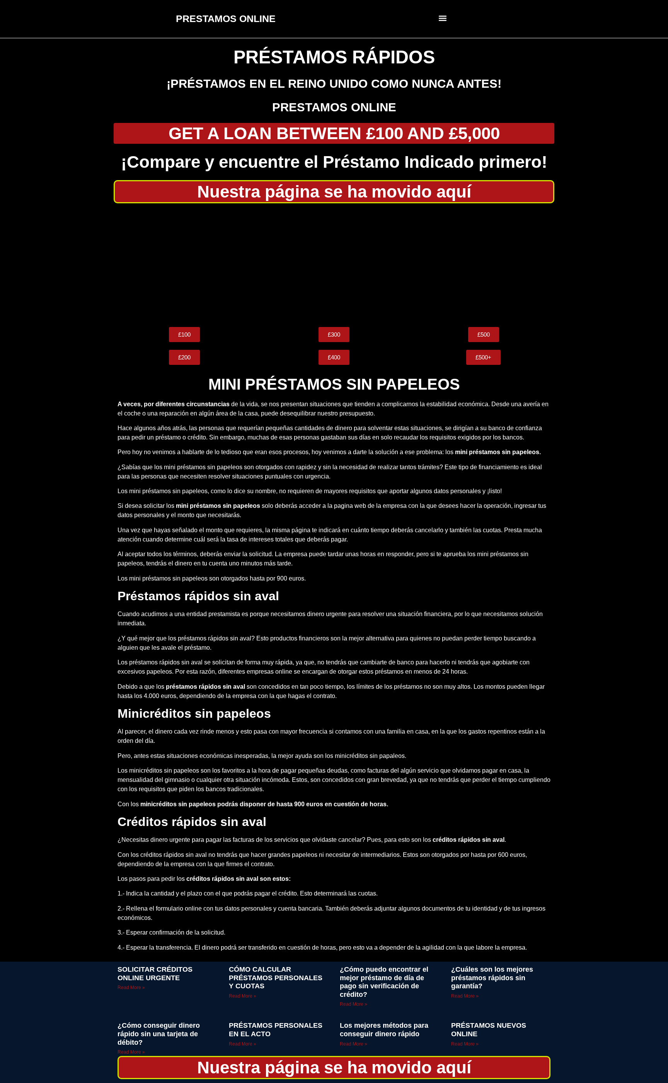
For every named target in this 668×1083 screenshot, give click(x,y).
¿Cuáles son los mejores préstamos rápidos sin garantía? (492, 978)
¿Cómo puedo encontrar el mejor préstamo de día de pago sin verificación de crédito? (384, 982)
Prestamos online (334, 107)
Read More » (131, 987)
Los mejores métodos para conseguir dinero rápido (384, 1030)
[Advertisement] (334, 265)
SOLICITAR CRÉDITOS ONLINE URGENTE (155, 974)
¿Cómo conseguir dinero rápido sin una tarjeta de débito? (159, 1034)
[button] (442, 18)
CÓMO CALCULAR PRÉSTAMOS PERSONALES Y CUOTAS (275, 978)
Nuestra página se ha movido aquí (334, 191)
